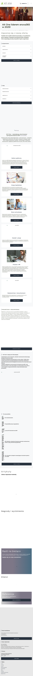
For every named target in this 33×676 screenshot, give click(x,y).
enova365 (23, 135)
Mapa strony (3, 673)
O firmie (2, 665)
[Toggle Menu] (31, 3)
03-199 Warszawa (4, 635)
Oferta (2, 666)
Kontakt (2, 671)
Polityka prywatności (4, 672)
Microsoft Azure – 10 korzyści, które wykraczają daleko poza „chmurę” (15, 503)
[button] (16, 14)
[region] (16, 18)
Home (2, 663)
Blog (2, 669)
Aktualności (3, 668)
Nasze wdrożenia (4, 667)
